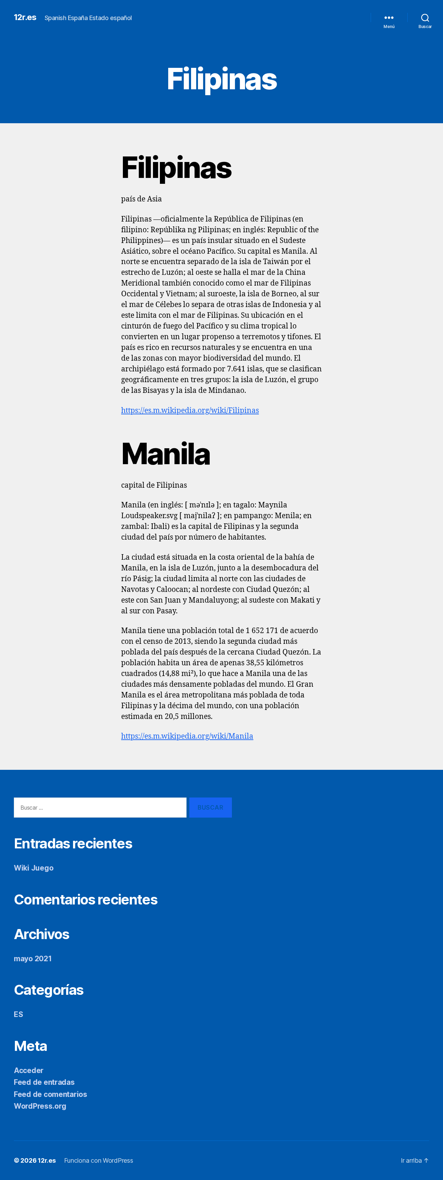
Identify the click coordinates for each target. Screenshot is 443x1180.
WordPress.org (40, 1106)
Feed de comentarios (50, 1094)
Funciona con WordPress (98, 1160)
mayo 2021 (33, 958)
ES (18, 1014)
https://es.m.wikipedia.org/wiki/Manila (187, 736)
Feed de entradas (44, 1082)
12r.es (25, 17)
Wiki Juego (33, 868)
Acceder (29, 1070)
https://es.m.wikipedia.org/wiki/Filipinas (190, 410)
